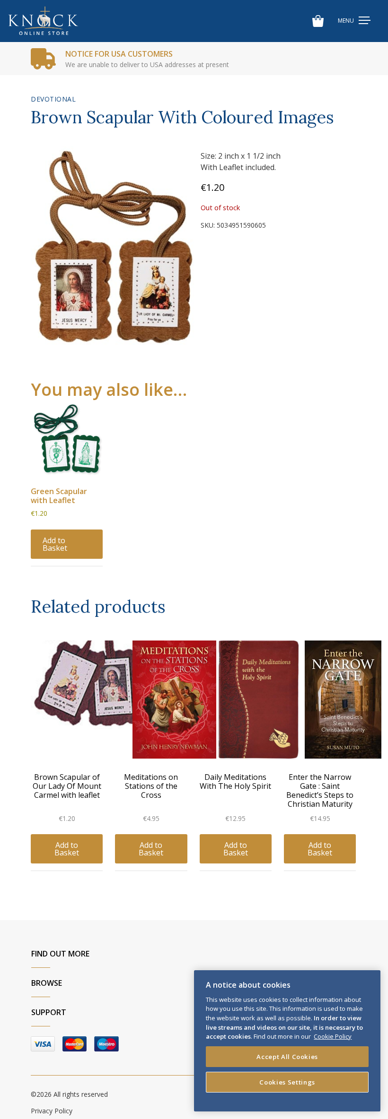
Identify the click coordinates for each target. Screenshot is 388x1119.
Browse (46, 983)
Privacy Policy (51, 1110)
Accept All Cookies (287, 1056)
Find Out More (60, 953)
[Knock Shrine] (43, 21)
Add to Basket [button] (55, 544)
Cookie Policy (333, 1036)
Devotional (53, 98)
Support (48, 1012)
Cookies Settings (287, 1082)
